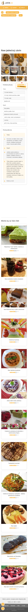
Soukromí (5, 605)
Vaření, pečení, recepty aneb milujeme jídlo (14, 599)
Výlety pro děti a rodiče (14, 602)
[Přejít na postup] (3, 608)
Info (18, 605)
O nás (23, 605)
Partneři (13, 605)
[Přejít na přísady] (3, 604)
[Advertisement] (14, 33)
